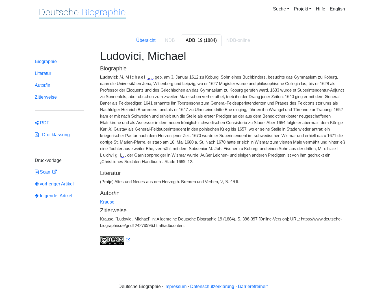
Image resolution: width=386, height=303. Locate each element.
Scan (45, 172)
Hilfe (320, 9)
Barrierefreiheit (253, 286)
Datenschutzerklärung (212, 286)
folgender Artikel (55, 195)
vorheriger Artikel (57, 183)
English (337, 9)
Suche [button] (279, 9)
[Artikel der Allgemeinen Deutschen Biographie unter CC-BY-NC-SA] (115, 240)
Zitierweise (46, 97)
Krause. (108, 202)
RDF (44, 122)
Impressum (175, 286)
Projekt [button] (301, 9)
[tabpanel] (193, 150)
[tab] (201, 40)
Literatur (43, 73)
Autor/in (42, 85)
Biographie (46, 61)
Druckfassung (54, 134)
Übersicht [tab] (145, 40)
